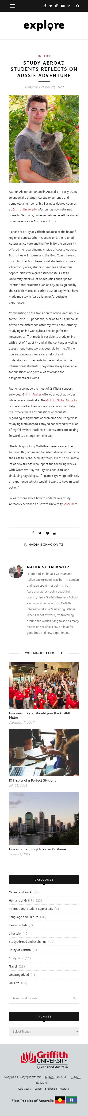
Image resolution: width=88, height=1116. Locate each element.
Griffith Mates (32, 394)
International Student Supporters (31, 908)
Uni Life (44, 56)
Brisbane (50, 1088)
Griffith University (24, 209)
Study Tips (16, 958)
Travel (13, 966)
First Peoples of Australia (32, 1100)
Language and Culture (23, 917)
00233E (56, 1077)
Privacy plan (9, 1077)
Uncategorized (19, 974)
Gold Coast (24, 1088)
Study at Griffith (20, 950)
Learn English (18, 925)
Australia (64, 1088)
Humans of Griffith (21, 900)
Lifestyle (15, 933)
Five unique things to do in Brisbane (37, 849)
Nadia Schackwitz (46, 544)
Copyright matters (30, 1077)
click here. (71, 504)
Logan (38, 1088)
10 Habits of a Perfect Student (32, 780)
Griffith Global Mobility (61, 400)
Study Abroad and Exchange (27, 941)
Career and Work (20, 892)
